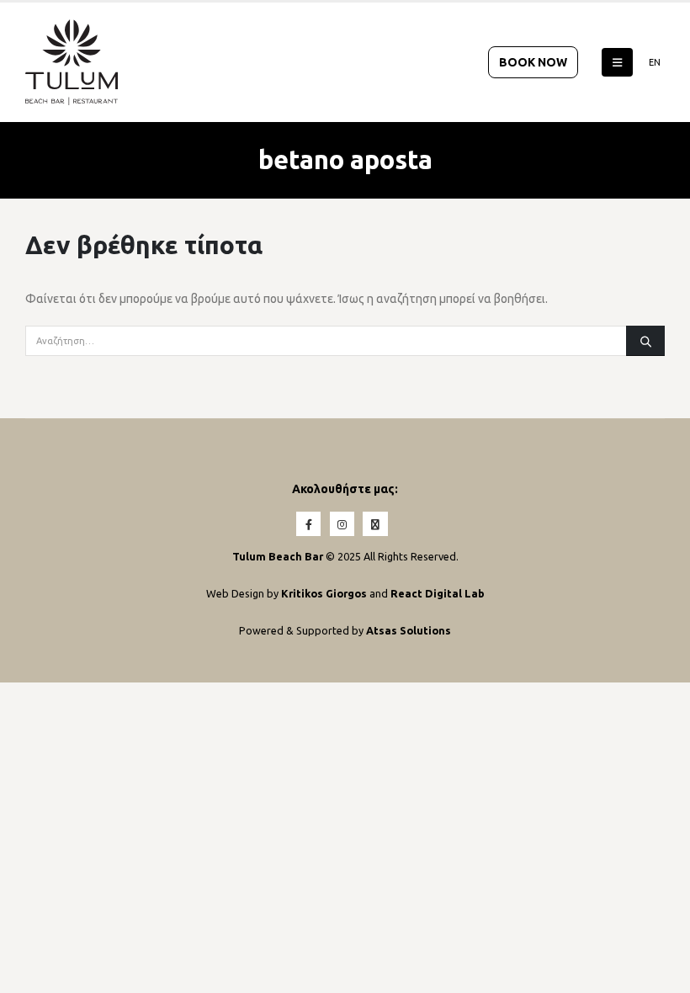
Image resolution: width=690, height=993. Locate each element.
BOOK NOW (533, 62)
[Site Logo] (71, 62)
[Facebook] (308, 524)
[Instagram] (342, 524)
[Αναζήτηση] (645, 341)
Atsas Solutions (408, 630)
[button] (617, 62)
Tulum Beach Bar (277, 556)
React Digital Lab (437, 593)
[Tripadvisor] (375, 524)
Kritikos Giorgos (325, 593)
